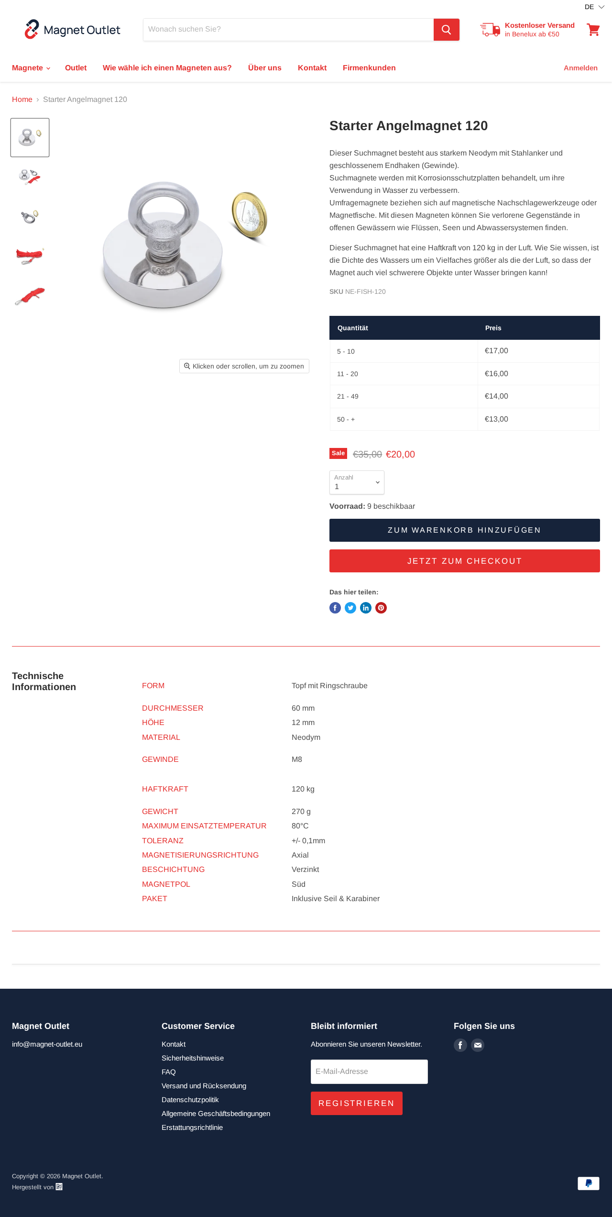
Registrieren (356, 1103)
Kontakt (312, 68)
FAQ (169, 1072)
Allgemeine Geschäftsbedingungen (216, 1113)
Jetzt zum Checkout (465, 561)
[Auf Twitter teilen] (350, 608)
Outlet (76, 68)
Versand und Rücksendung (204, 1086)
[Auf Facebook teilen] (335, 608)
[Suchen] (446, 30)
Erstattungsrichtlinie (192, 1127)
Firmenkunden (369, 68)
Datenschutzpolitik (190, 1099)
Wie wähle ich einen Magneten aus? (167, 68)
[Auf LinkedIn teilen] (366, 608)
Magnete (28, 68)
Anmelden (581, 68)
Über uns (265, 68)
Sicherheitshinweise (193, 1058)
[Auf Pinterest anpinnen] (381, 608)
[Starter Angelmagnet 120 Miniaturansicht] (30, 137)
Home (22, 99)
